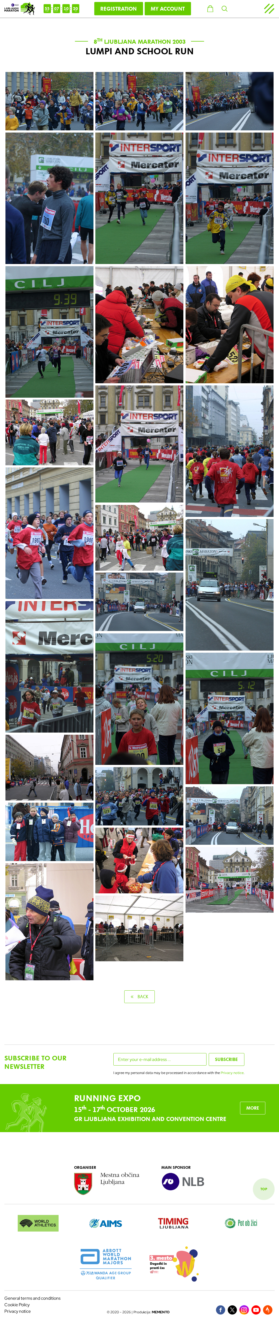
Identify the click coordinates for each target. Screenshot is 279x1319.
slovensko (243, 9)
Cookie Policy (17, 1305)
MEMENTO (161, 1312)
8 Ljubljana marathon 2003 (140, 42)
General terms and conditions (32, 1298)
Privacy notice (232, 1072)
